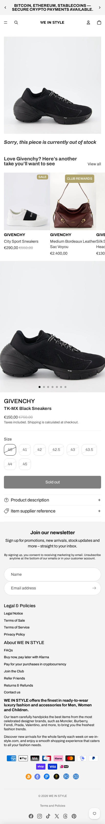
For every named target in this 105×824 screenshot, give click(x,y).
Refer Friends (14, 678)
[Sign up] (94, 588)
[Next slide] (99, 7)
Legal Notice (13, 613)
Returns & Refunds (18, 685)
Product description (30, 500)
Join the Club (14, 671)
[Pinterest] (74, 816)
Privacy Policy (14, 634)
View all (94, 164)
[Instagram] (39, 816)
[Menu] (5, 22)
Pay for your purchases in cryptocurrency (35, 664)
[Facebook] (31, 816)
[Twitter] (57, 816)
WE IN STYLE (58, 796)
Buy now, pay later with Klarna (26, 657)
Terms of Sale (14, 620)
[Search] (16, 22)
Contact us (12, 692)
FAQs (8, 650)
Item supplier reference (33, 511)
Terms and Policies (52, 805)
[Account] (88, 22)
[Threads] (65, 816)
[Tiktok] (48, 816)
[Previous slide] (5, 7)
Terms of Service (17, 627)
